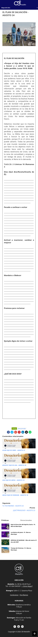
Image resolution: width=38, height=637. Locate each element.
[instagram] (22, 626)
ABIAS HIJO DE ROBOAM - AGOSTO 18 (15, 495)
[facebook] (15, 626)
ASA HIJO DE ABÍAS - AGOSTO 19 (13, 480)
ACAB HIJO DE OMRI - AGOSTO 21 (13, 450)
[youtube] (18, 626)
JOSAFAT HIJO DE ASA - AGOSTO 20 (14, 465)
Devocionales (22, 428)
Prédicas (5, 520)
